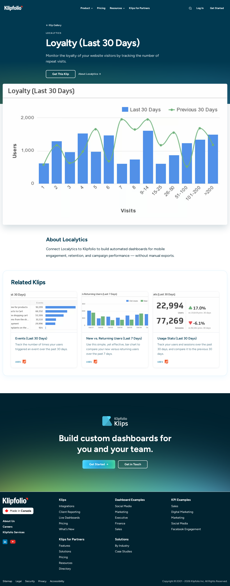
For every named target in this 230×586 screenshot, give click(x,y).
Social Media (123, 506)
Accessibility (57, 581)
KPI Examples (181, 500)
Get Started (217, 8)
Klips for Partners (139, 8)
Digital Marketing (182, 512)
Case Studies (123, 551)
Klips (62, 500)
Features (64, 545)
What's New (66, 529)
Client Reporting (69, 512)
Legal (19, 581)
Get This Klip (60, 74)
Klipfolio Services (13, 532)
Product (85, 8)
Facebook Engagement (186, 529)
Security (30, 581)
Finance (120, 523)
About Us (9, 521)
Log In (200, 8)
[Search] (190, 8)
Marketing (121, 512)
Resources (116, 8)
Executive (121, 517)
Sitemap (7, 581)
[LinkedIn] (5, 541)
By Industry (122, 545)
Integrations (66, 506)
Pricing (101, 8)
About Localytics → (89, 73)
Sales (118, 529)
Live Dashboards (69, 517)
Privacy (42, 581)
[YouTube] (13, 541)
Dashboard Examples (130, 500)
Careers (7, 526)
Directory (65, 568)
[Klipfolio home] (13, 8)
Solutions (65, 551)
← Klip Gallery (53, 25)
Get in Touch (133, 464)
